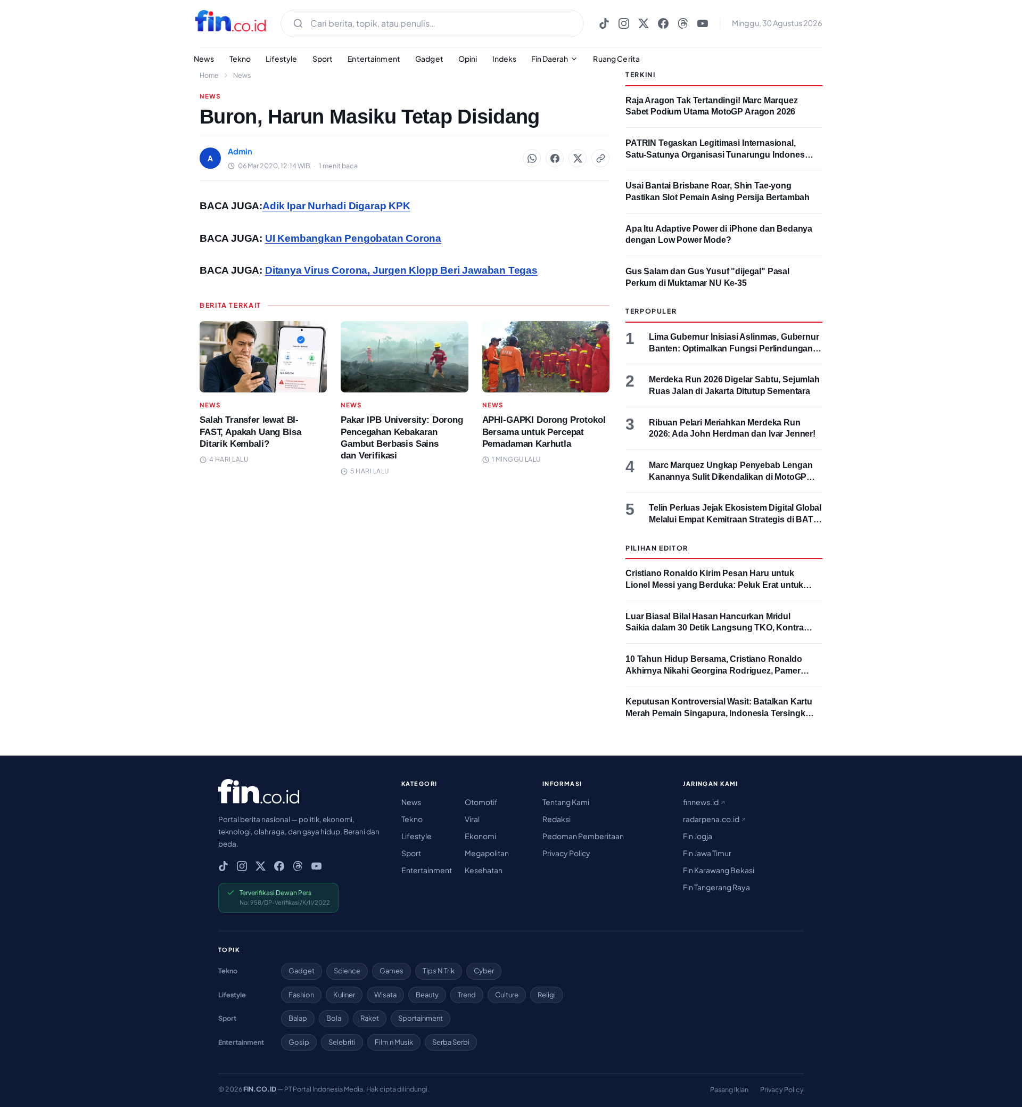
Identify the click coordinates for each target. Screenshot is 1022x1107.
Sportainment (420, 1018)
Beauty (427, 994)
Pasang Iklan (729, 1089)
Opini (467, 58)
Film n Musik (394, 1042)
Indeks (504, 58)
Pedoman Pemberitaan (583, 836)
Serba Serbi (450, 1042)
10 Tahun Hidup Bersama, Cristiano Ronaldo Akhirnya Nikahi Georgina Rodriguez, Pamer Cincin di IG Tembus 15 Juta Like (713, 670)
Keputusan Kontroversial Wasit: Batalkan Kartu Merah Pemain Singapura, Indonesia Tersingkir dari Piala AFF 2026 (718, 713)
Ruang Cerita (616, 58)
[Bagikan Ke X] (577, 158)
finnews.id (701, 802)
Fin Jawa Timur (707, 853)
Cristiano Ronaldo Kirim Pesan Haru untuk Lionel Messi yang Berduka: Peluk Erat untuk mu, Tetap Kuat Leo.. (714, 585)
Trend (467, 994)
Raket (369, 1018)
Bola (333, 1018)
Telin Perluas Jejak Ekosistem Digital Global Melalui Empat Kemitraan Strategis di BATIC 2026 (735, 519)
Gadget (429, 58)
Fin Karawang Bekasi (718, 870)
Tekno (240, 58)
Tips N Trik (439, 970)
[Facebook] (663, 23)
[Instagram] (624, 23)
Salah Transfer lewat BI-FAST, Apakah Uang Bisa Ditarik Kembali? (250, 431)
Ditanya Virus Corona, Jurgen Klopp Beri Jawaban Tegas (401, 270)
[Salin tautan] (600, 158)
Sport (322, 58)
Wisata (385, 994)
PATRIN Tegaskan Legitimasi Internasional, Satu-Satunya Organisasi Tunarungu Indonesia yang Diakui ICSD (718, 154)
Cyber (484, 970)
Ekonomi (480, 836)
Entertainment (374, 58)
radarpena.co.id (711, 819)
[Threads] (683, 23)
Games (391, 970)
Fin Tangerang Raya (716, 887)
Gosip (299, 1042)
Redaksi (556, 819)
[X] (643, 23)
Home (209, 75)
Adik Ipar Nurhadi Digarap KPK (336, 205)
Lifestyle (281, 58)
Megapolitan (487, 853)
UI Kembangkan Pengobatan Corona (353, 238)
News (204, 58)
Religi (547, 994)
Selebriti (342, 1042)
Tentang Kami (565, 802)
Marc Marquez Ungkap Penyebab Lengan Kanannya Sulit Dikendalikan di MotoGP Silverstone (731, 477)
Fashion (301, 994)
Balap (298, 1018)
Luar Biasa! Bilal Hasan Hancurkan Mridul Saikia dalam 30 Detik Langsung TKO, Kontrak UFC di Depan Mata (716, 628)
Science (347, 970)
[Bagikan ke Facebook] (555, 158)
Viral (472, 819)
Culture (506, 994)
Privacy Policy (566, 853)
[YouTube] (702, 23)
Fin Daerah (549, 58)
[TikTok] (604, 23)
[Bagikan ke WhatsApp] (532, 158)
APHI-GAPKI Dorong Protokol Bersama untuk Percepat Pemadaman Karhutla (544, 431)
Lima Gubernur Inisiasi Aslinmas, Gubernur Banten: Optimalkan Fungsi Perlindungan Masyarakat (734, 348)
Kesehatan (483, 870)
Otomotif (481, 802)
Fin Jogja (697, 836)
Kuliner (344, 994)
